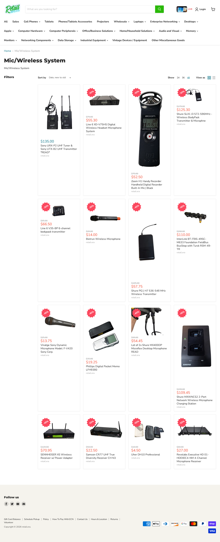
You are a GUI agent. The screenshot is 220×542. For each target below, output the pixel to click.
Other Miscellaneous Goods (168, 40)
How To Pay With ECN (63, 519)
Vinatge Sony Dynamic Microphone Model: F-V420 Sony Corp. (57, 348)
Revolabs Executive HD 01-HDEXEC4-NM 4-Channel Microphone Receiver (193, 458)
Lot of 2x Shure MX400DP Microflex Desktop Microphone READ (149, 348)
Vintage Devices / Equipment (129, 40)
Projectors (103, 21)
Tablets (49, 21)
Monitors (9, 40)
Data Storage (66, 40)
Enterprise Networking (164, 21)
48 (188, 77)
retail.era (45, 155)
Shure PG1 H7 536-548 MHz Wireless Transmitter (148, 292)
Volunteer (8, 522)
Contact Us (82, 519)
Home (7, 51)
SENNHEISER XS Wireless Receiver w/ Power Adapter (57, 456)
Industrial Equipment (93, 40)
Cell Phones (31, 21)
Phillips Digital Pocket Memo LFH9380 (103, 368)
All (6, 21)
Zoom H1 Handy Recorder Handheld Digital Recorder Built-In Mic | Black (146, 184)
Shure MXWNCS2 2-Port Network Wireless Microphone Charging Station (195, 400)
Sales (15, 21)
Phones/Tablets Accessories (75, 21)
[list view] (213, 77)
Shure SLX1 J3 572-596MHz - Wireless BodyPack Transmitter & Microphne (194, 117)
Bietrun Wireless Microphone (103, 239)
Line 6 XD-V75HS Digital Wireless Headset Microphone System (104, 128)
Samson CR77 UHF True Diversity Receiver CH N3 (101, 456)
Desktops (190, 21)
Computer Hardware (30, 31)
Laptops (139, 21)
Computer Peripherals (62, 31)
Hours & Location (99, 519)
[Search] (159, 9)
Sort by (42, 77)
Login (203, 9)
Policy (46, 519)
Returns (114, 519)
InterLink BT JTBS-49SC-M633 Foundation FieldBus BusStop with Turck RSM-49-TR (194, 244)
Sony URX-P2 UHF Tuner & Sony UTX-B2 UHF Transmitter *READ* (59, 149)
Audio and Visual (169, 31)
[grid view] (209, 77)
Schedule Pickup (32, 519)
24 (178, 77)
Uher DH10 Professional (145, 454)
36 (183, 77)
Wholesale (121, 21)
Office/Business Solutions (98, 31)
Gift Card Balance (12, 519)
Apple (8, 31)
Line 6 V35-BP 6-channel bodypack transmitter (55, 230)
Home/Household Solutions (136, 31)
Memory (191, 31)
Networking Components (36, 40)
